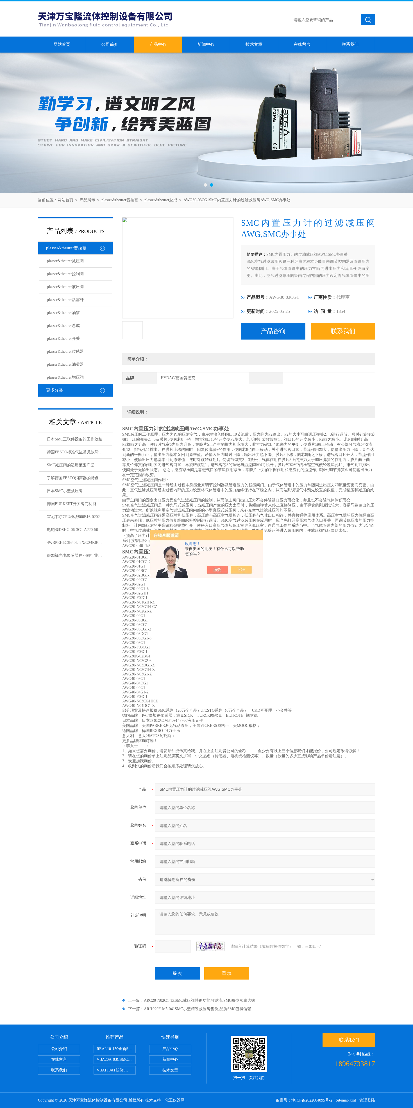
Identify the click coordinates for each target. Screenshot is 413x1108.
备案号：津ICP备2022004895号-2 (304, 1100)
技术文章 (254, 44)
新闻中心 (206, 44)
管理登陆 (367, 1100)
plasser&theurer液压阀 (65, 287)
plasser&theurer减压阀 (65, 261)
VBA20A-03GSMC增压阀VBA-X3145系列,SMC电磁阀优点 (116, 1059)
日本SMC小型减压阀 (65, 491)
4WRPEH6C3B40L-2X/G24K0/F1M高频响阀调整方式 (79, 543)
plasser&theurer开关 (63, 338)
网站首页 (61, 44)
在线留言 (302, 44)
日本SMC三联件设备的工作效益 (74, 439)
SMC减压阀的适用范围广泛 (70, 465)
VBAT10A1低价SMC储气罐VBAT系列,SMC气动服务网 (116, 1070)
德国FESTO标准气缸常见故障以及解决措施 (79, 452)
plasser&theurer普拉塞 (119, 200)
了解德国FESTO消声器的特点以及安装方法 (79, 478)
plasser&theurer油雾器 (65, 364)
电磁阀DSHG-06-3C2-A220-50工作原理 (79, 530)
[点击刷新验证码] (210, 946)
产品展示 (87, 200)
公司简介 (109, 44)
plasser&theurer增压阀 (65, 377)
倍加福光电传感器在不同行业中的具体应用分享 (79, 555)
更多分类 (54, 390)
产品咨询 (273, 330)
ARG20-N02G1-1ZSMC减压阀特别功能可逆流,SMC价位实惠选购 (199, 1000)
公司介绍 (59, 1049)
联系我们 (350, 44)
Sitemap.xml (346, 1100)
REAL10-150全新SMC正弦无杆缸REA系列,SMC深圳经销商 (116, 1049)
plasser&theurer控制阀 (65, 274)
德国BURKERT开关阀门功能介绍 (75, 504)
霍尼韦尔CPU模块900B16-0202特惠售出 (79, 517)
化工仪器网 (175, 1100)
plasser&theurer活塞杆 (65, 300)
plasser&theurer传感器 (65, 351)
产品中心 (157, 44)
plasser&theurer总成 (160, 200)
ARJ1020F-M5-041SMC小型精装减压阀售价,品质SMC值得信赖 (197, 1009)
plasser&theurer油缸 (63, 313)
